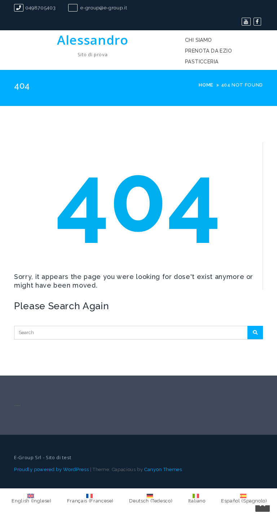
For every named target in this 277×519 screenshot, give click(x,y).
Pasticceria (202, 62)
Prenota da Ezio (208, 51)
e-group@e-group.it (103, 7)
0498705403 (40, 7)
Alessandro (92, 39)
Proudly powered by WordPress (51, 469)
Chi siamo (198, 40)
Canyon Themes (163, 469)
